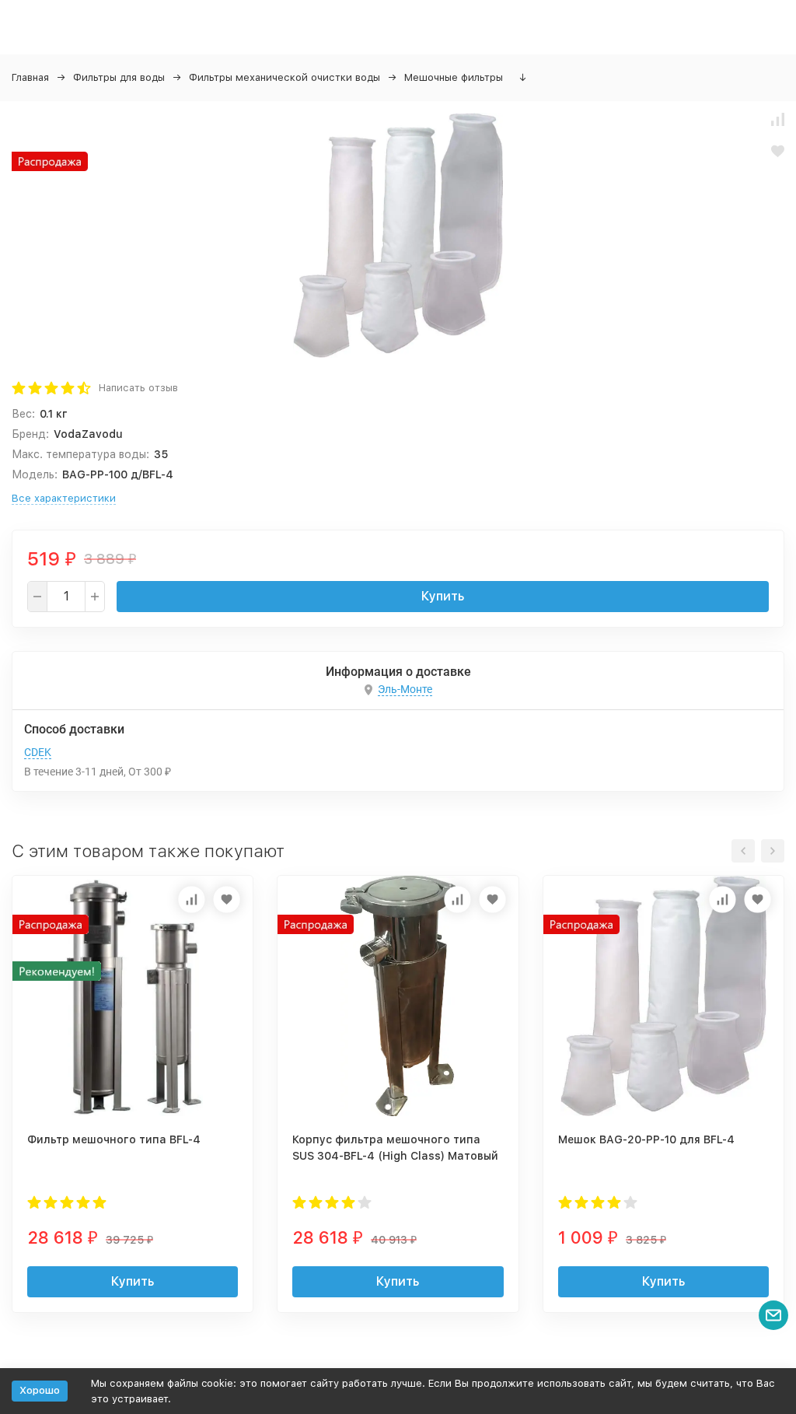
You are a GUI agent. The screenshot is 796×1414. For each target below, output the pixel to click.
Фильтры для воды (119, 77)
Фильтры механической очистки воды (284, 77)
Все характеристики (64, 498)
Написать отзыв (138, 388)
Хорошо (39, 1390)
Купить (442, 596)
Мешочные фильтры (453, 77)
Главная (30, 77)
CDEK (37, 752)
